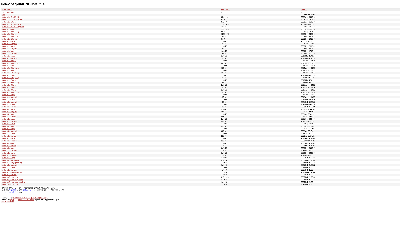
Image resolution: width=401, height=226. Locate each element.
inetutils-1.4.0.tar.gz (9, 22)
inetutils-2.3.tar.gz (8, 129)
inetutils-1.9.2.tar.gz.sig (10, 68)
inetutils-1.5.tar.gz (8, 41)
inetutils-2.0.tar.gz (8, 99)
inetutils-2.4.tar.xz (8, 143)
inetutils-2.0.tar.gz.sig (10, 102)
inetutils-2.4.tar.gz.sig (10, 141)
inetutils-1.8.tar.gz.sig (10, 58)
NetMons (10, 202)
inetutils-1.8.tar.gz (8, 56)
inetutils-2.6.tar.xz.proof (10, 170)
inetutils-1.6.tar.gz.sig (10, 48)
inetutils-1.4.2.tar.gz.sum (11, 39)
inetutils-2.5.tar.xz (8, 153)
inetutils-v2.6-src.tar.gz (10, 177)
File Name (6, 10)
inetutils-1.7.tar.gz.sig (10, 53)
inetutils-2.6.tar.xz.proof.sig (12, 172)
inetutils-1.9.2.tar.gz (9, 66)
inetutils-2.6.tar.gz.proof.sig (12, 163)
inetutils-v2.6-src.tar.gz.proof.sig (13, 182)
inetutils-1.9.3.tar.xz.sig (10, 82)
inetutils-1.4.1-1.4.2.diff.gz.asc (13, 27)
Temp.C (4, 202)
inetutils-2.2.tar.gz (8, 119)
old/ (3, 15)
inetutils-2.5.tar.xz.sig (9, 155)
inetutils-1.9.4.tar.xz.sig (10, 92)
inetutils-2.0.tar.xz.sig (9, 107)
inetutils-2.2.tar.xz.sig (9, 126)
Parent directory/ (8, 12)
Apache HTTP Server (26, 200)
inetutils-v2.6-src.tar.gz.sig (11, 184)
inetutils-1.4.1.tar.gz (9, 29)
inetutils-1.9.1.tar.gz (9, 61)
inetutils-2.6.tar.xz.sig (9, 175)
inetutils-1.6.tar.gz (8, 46)
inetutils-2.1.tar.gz (8, 109)
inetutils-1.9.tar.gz (8, 95)
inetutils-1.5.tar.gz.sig (10, 44)
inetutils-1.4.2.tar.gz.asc (10, 36)
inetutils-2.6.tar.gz (8, 158)
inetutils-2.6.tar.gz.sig (10, 165)
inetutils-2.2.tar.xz (8, 124)
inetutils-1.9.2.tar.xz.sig (10, 73)
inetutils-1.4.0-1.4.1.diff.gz (11, 17)
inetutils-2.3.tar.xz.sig (9, 136)
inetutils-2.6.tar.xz (8, 167)
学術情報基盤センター (21, 198)
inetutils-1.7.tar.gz (8, 51)
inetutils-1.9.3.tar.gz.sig (10, 78)
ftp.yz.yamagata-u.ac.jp (39, 198)
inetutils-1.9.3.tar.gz (9, 75)
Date (303, 10)
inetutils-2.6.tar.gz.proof (10, 160)
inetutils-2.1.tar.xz (8, 114)
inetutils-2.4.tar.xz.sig (9, 146)
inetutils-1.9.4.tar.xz (9, 90)
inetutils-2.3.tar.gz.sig (10, 131)
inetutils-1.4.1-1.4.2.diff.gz (11, 24)
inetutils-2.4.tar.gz (8, 138)
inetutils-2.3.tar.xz (8, 133)
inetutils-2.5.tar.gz (8, 148)
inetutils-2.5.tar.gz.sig (10, 150)
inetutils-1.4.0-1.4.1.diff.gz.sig (12, 19)
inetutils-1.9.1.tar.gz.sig (10, 63)
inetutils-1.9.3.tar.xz (9, 80)
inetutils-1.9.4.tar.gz (9, 85)
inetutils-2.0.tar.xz (8, 104)
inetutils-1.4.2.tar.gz (9, 34)
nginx (12, 200)
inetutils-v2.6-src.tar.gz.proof (12, 180)
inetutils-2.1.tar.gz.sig (10, 112)
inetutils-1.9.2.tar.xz (9, 70)
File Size (224, 10)
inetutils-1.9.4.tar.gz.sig (10, 87)
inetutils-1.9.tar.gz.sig (10, 97)
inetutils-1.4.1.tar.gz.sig (10, 32)
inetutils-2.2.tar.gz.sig (10, 121)
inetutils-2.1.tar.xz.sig (9, 116)
